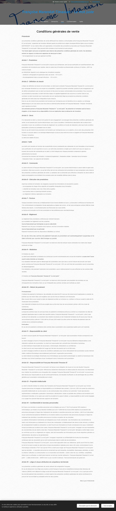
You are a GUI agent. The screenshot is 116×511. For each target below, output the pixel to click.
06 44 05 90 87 (96, 2)
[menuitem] (36, 21)
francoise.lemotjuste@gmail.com (79, 2)
